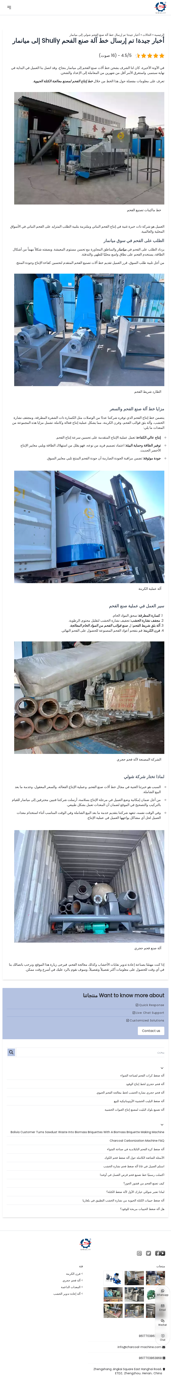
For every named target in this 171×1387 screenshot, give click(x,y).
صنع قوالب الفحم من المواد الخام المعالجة (99, 625)
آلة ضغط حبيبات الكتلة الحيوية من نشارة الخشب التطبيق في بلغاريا (123, 1200)
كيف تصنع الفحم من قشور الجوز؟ (143, 1183)
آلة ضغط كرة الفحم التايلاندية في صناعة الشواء (135, 1149)
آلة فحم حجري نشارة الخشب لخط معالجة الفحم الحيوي (130, 1092)
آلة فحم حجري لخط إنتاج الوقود (145, 1084)
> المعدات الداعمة (72, 1287)
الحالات (147, 35)
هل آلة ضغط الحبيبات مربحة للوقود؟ (142, 1209)
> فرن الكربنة (74, 1274)
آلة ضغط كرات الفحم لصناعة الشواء (142, 1075)
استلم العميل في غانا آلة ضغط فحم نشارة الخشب (133, 1166)
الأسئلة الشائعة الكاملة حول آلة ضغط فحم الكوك (134, 1158)
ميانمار (122, 249)
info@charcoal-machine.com (139, 1347)
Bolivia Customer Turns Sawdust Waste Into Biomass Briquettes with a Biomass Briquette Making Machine (87, 1132)
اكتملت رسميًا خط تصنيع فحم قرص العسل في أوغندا (132, 1175)
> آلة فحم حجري (73, 1280)
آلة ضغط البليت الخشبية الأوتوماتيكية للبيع (139, 1101)
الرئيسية (159, 35)
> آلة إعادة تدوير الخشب (68, 1294)
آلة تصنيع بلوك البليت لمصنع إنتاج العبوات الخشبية (134, 1110)
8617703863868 (150, 1336)
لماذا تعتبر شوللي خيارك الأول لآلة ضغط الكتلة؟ (135, 1192)
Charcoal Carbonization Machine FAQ (137, 1141)
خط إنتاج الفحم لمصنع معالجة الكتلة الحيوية (63, 81)
